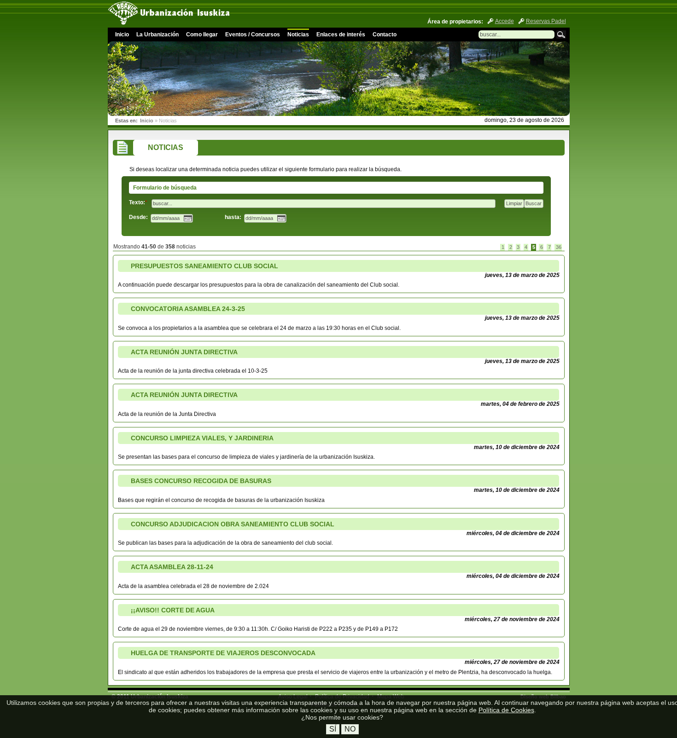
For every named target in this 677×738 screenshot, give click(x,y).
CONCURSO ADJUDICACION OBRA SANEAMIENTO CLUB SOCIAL (232, 524)
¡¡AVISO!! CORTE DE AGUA (173, 610)
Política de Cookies (506, 710)
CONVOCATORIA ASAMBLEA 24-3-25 (188, 308)
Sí (332, 729)
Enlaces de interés (340, 34)
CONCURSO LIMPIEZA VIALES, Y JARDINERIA (202, 438)
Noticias (298, 34)
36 (558, 247)
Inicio (122, 34)
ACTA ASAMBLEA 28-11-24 (172, 567)
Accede (504, 21)
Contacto (385, 34)
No (350, 729)
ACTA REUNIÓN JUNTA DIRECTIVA (184, 352)
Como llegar (202, 34)
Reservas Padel (546, 21)
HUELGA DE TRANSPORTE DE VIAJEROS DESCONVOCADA (223, 653)
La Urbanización (157, 34)
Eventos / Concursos (252, 34)
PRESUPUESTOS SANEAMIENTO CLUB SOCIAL (204, 266)
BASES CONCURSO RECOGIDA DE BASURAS (201, 480)
